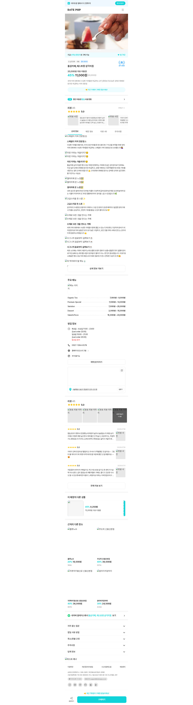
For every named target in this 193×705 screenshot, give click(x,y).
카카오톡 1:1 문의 (76, 679)
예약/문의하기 (96, 362)
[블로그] (75, 685)
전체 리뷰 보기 (96, 486)
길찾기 (120, 389)
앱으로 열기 (120, 3)
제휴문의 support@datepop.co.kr (95, 679)
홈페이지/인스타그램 (79, 351)
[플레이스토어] (96, 685)
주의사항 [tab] (118, 131)
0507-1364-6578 (79, 345)
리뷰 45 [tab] (103, 131)
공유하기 (71, 701)
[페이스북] (85, 685)
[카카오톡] (80, 685)
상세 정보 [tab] (75, 131)
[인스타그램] (70, 685)
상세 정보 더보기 (96, 268)
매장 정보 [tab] (89, 131)
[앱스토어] (91, 685)
